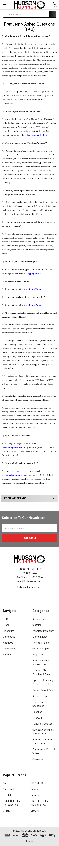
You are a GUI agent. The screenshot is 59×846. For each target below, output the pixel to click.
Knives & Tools (40, 642)
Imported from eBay (43, 630)
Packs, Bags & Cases (43, 689)
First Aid (37, 717)
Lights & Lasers (41, 636)
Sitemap (7, 654)
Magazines (38, 654)
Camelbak (36, 794)
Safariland (8, 788)
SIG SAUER (37, 783)
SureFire (7, 783)
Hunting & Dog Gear (42, 723)
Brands (7, 624)
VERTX (7, 810)
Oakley (34, 788)
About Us (8, 642)
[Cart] (55, 4)
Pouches (37, 711)
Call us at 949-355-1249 (29, 586)
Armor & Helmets (41, 695)
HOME (6, 618)
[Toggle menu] (4, 4)
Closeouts (8, 630)
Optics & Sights (40, 648)
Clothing (36, 624)
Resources (9, 648)
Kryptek (7, 794)
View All (35, 810)
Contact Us (9, 636)
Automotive (39, 618)
